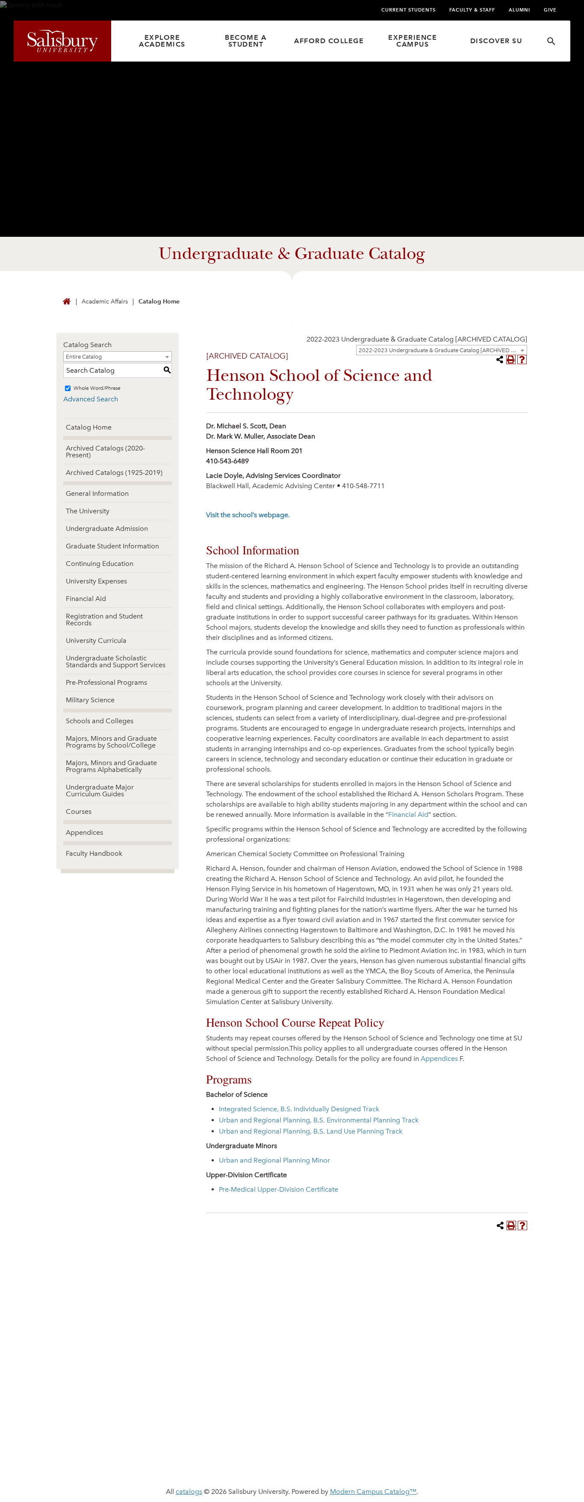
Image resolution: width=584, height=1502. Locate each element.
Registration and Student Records (104, 619)
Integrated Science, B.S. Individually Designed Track (299, 1109)
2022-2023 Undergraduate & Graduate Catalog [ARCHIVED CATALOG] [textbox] (417, 339)
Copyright (384, 1464)
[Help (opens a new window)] (522, 359)
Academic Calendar (214, 1402)
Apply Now (292, 1290)
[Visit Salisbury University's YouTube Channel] (491, 1392)
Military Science (90, 700)
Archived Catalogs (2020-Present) (105, 451)
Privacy (201, 1464)
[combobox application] (417, 339)
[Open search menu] (551, 41)
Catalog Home (159, 301)
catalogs (189, 1491)
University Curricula (96, 640)
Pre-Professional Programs (106, 682)
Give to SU (318, 1389)
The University (87, 511)
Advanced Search (90, 399)
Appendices (84, 832)
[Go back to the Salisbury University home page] (66, 302)
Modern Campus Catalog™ (373, 1491)
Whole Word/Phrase (97, 388)
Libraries (193, 1416)
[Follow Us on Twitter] (443, 1392)
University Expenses (96, 581)
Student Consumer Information (473, 1464)
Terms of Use (328, 1464)
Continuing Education (99, 564)
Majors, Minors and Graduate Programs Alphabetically (111, 766)
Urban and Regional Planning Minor (274, 1160)
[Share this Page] (499, 359)
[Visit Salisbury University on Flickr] (475, 1392)
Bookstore (320, 1416)
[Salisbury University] (62, 41)
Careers (314, 1402)
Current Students (408, 10)
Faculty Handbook (94, 853)
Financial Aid (86, 599)
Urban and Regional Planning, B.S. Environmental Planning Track (319, 1120)
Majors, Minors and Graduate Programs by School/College (111, 741)
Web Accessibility (260, 1464)
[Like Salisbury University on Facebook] (427, 1392)
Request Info (454, 1290)
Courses (78, 811)
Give (550, 10)
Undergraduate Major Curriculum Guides (100, 790)
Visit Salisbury (130, 1290)
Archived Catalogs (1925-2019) (114, 472)
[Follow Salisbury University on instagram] (506, 1392)
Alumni (519, 10)
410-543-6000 (77, 1415)
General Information (97, 493)
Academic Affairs (105, 301)
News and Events (209, 1389)
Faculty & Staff (472, 10)
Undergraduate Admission (107, 528)
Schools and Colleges (99, 721)
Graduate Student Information (112, 546)
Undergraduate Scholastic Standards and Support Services (115, 661)
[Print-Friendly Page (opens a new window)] (511, 359)
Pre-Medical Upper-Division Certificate (278, 1189)
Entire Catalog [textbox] (84, 356)
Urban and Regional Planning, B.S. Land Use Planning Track (310, 1131)
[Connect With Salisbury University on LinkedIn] (459, 1392)
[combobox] (441, 350)
